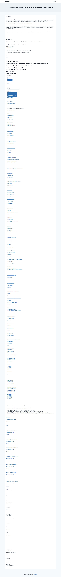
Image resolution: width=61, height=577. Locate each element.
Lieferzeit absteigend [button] (11, 359)
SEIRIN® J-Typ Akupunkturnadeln (11, 439)
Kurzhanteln (9, 254)
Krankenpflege (9, 295)
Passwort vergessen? (11, 103)
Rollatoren (9, 152)
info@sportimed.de (9, 47)
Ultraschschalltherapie (11, 205)
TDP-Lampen (9, 345)
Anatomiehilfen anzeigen (11, 275)
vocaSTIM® (9, 210)
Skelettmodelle (9, 285)
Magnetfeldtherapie (10, 192)
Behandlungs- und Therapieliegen (13, 159)
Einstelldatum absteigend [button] (11, 388)
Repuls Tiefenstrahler (11, 196)
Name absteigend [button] (10, 352)
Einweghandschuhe (10, 135)
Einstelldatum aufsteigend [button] (11, 354)
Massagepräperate (10, 335)
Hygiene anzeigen (10, 131)
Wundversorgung (10, 124)
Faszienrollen (9, 239)
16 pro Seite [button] (9, 366)
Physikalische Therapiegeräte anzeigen (13, 181)
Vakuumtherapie (10, 208)
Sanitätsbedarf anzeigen (11, 141)
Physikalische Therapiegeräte (12, 161)
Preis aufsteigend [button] (10, 348)
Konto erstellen (9, 101)
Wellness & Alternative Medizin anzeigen (14, 310)
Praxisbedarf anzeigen (11, 125)
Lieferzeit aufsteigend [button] (11, 358)
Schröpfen (9, 244)
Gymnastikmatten (10, 228)
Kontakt (54, 1)
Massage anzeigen (10, 328)
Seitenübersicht (34, 574)
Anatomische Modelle (11, 263)
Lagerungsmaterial (10, 115)
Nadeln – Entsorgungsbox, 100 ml (11, 464)
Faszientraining (10, 219)
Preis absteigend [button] (10, 349)
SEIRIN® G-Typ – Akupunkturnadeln (12, 481)
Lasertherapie (9, 190)
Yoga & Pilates (9, 230)
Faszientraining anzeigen (11, 237)
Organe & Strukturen (10, 283)
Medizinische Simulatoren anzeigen (13, 291)
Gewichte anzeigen (10, 247)
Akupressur (9, 325)
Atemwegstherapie (10, 143)
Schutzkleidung (10, 137)
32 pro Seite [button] (9, 367)
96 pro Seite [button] (9, 369)
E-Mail (8, 87)
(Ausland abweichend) (10, 432)
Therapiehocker (10, 175)
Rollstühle (9, 154)
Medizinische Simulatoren (11, 268)
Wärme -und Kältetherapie (11, 309)
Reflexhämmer (9, 277)
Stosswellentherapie (10, 199)
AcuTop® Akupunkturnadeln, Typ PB (12, 456)
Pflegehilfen (9, 150)
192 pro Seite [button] (9, 398)
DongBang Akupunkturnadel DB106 (12, 447)
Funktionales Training (11, 252)
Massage (8, 304)
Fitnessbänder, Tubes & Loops (12, 221)
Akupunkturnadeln (10, 318)
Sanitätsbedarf (9, 119)
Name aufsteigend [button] (10, 351)
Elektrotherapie (9, 185)
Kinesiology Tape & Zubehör (12, 302)
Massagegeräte (10, 333)
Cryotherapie (9, 183)
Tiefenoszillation (10, 203)
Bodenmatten (9, 217)
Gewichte (9, 226)
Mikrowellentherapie (10, 194)
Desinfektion (9, 133)
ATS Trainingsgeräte (10, 250)
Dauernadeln (9, 320)
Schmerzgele (9, 343)
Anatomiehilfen (9, 261)
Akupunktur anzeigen (11, 316)
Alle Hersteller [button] (9, 361)
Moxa (8, 307)
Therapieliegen (9, 173)
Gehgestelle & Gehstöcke (11, 145)
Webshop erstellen (9, 490)
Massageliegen (9, 177)
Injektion (8, 293)
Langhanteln (9, 256)
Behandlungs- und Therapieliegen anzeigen (14, 168)
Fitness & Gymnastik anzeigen (12, 231)
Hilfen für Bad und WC (11, 148)
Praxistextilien (9, 117)
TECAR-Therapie (10, 201)
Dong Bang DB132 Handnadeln (11, 472)
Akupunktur (9, 300)
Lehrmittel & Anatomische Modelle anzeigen (14, 269)
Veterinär (8, 287)
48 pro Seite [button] (9, 368)
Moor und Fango (10, 341)
